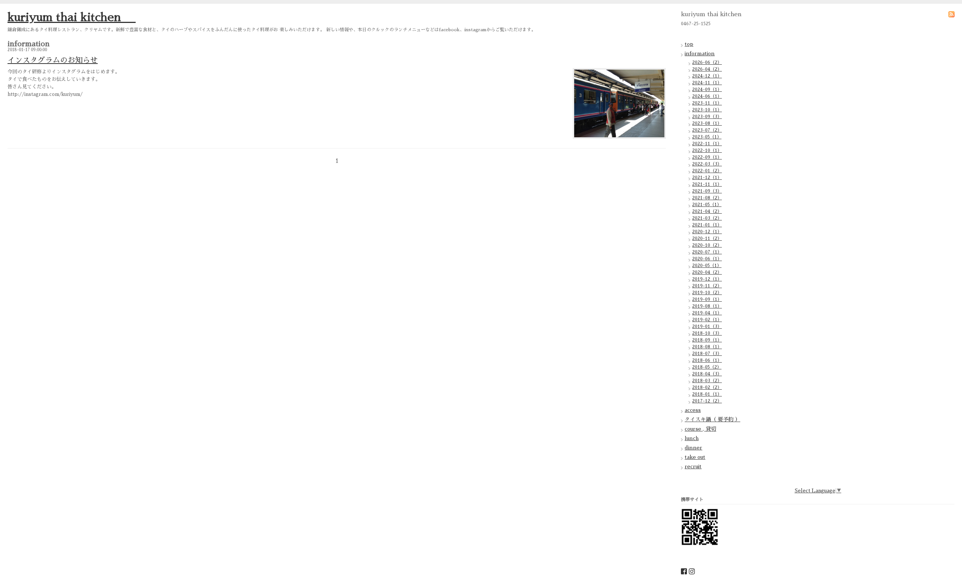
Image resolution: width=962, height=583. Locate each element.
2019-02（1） (707, 319)
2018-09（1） (707, 340)
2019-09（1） (707, 299)
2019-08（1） (707, 306)
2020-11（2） (707, 238)
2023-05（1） (707, 137)
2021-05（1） (707, 204)
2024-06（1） (707, 96)
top (689, 44)
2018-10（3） (707, 333)
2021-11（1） (707, 184)
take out (695, 457)
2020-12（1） (707, 231)
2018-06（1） (707, 360)
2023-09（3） (707, 116)
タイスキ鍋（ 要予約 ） (712, 419)
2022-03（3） (707, 164)
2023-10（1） (707, 110)
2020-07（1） (707, 252)
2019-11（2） (707, 286)
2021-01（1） (707, 225)
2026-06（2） (707, 62)
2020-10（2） (707, 245)
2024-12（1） (707, 76)
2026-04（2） (707, 69)
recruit (693, 466)
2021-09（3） (707, 191)
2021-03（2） (707, 218)
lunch (692, 438)
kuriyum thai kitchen (72, 17)
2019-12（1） (707, 279)
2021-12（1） (707, 177)
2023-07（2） (707, 130)
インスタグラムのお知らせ (53, 60)
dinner (693, 447)
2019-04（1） (707, 313)
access (693, 410)
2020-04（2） (707, 272)
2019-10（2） (707, 292)
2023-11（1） (707, 103)
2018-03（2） (707, 380)
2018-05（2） (707, 367)
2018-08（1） (707, 347)
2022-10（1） (707, 150)
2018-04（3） (707, 374)
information (700, 53)
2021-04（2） (707, 211)
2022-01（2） (707, 171)
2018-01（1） (707, 394)
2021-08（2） (707, 198)
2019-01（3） (707, 326)
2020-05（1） (707, 265)
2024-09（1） (707, 89)
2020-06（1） (707, 259)
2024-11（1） (707, 82)
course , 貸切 (700, 428)
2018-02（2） (707, 387)
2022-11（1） (707, 143)
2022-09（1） (707, 157)
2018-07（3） (707, 353)
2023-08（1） (707, 123)
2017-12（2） (707, 401)
